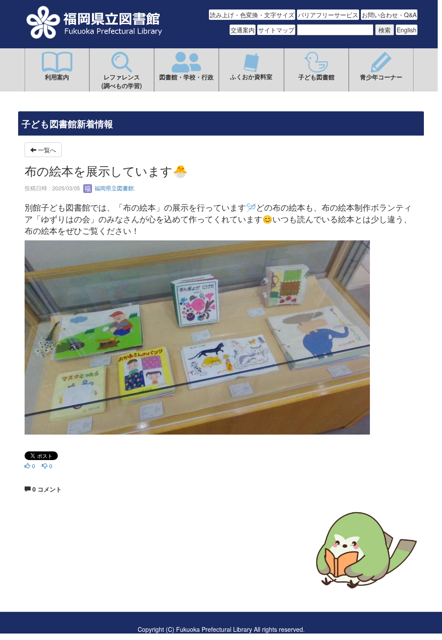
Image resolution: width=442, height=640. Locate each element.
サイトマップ (276, 29)
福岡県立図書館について (58, 576)
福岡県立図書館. (114, 188)
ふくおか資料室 (251, 76)
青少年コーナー (381, 77)
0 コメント (46, 489)
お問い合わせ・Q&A (389, 14)
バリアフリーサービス (328, 14)
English (407, 29)
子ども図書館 (316, 77)
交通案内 (242, 29)
